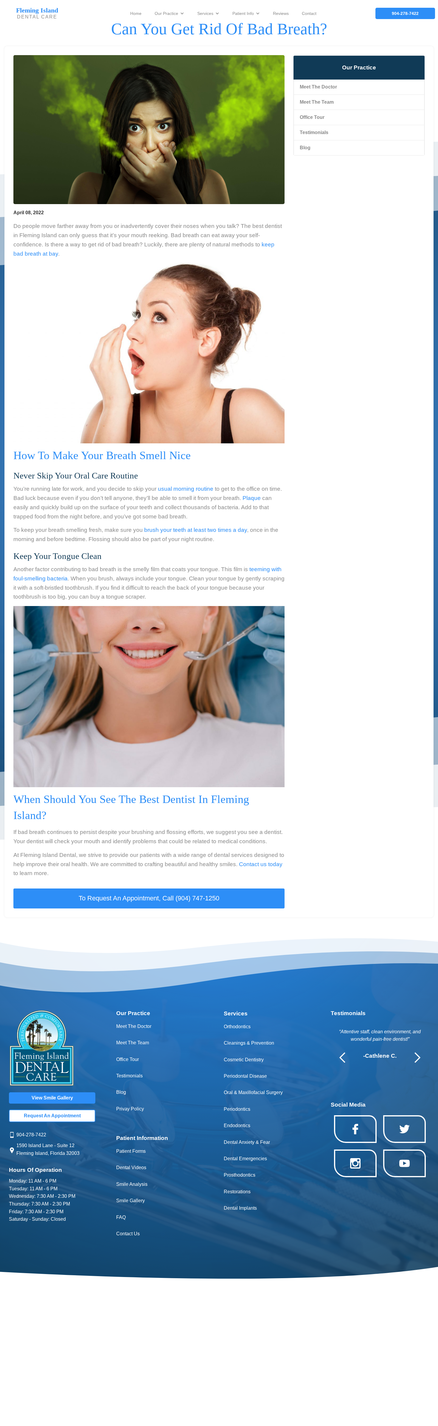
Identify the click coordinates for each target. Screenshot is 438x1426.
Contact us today (260, 864)
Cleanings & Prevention (249, 1043)
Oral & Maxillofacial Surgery (253, 1092)
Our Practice (166, 13)
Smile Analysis (131, 1184)
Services (205, 13)
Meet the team (317, 102)
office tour (312, 117)
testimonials (314, 132)
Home (136, 13)
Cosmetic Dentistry (244, 1059)
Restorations (237, 1191)
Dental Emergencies (245, 1158)
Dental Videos (131, 1167)
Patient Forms (131, 1151)
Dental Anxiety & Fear (247, 1142)
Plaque (252, 498)
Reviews (281, 13)
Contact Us (128, 1233)
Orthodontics (237, 1026)
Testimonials (129, 1075)
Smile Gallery (130, 1200)
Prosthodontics (239, 1175)
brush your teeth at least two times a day (195, 530)
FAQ (121, 1217)
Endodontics (237, 1125)
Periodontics (237, 1109)
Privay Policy (130, 1108)
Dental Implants (240, 1208)
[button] (169, 13)
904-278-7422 (31, 1134)
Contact (309, 13)
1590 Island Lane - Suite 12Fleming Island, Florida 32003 (48, 1149)
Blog (305, 147)
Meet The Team (132, 1042)
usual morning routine (185, 489)
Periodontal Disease (245, 1076)
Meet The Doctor (318, 86)
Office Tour (127, 1059)
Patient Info (243, 13)
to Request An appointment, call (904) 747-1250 (149, 898)
